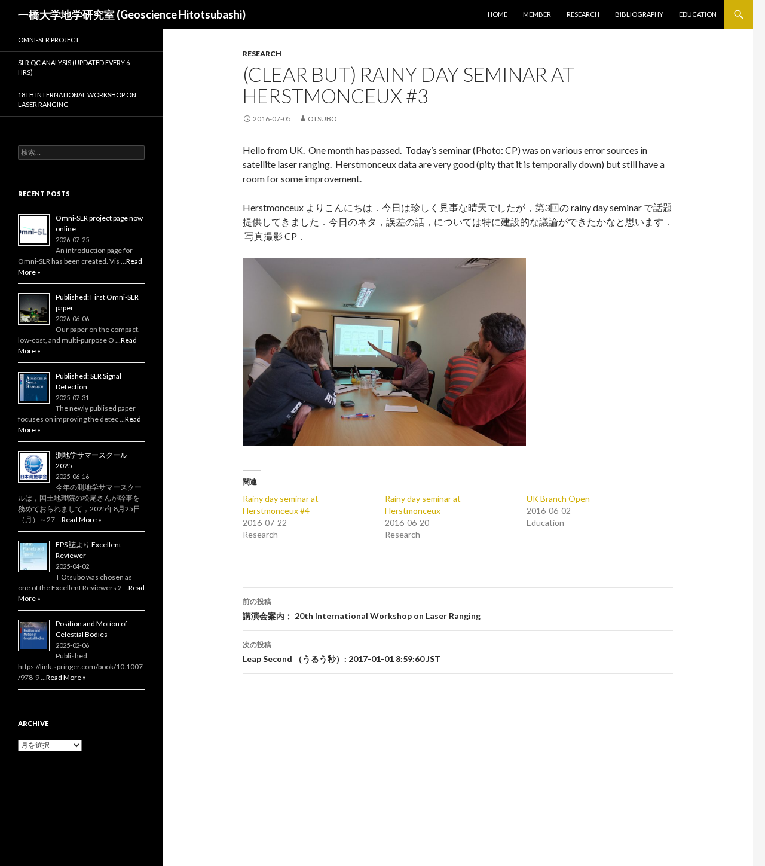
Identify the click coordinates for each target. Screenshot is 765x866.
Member (537, 14)
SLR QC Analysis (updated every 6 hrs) (74, 68)
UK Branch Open (558, 498)
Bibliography (639, 14)
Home (497, 14)
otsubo (322, 118)
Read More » (82, 519)
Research (583, 14)
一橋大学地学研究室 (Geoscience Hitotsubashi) (132, 14)
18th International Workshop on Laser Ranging (77, 100)
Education (698, 14)
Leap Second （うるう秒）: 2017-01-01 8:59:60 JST (341, 652)
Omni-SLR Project (48, 40)
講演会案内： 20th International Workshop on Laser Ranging (362, 609)
